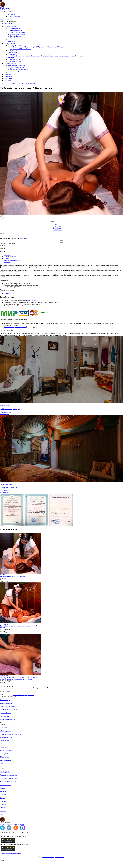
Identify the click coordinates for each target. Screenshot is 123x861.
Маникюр (3, 791)
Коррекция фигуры (16, 59)
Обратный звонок (6, 23)
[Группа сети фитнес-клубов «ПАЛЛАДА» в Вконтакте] (9, 829)
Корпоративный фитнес (8, 719)
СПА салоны (10, 43)
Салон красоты (11, 63)
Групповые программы (17, 32)
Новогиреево (12, 15)
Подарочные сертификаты (16, 65)
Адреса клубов (15, 28)
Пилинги (11, 58)
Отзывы (8, 80)
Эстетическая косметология (19, 69)
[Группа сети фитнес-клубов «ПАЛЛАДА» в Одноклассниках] (15, 829)
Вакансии (3, 814)
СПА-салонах (32, 300)
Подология (3, 788)
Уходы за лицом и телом (8, 781)
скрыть (2, 724)
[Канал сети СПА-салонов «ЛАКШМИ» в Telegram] (2, 829)
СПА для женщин (29, 47)
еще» (27, 238)
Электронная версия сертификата (15, 327)
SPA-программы (5, 731)
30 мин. (55, 224)
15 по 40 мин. (57, 226)
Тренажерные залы (16, 30)
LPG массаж (27, 56)
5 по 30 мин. (57, 228)
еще (1, 722)
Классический (35, 56)
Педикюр (3, 794)
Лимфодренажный (68, 56)
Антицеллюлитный (55, 56)
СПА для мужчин (17, 47)
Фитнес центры (11, 26)
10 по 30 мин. (57, 230)
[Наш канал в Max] (22, 829)
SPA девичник (4, 757)
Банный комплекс (16, 61)
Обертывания (12, 52)
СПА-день (60, 47)
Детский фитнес (15, 36)
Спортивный (79, 56)
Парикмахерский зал (17, 67)
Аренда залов (12, 41)
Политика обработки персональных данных (10, 853)
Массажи (13, 54)
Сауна (2, 763)
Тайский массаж (17, 56)
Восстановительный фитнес (17, 34)
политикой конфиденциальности (23, 695)
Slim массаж (45, 56)
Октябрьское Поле (14, 16)
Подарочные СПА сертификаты (20, 49)
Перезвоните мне (18, 824)
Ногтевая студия (15, 71)
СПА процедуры (15, 45)
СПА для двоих (41, 47)
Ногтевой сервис (5, 785)
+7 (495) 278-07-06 (6, 20)
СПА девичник (51, 47)
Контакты (3, 811)
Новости (9, 76)
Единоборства (14, 38)
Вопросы (9, 78)
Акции (8, 74)
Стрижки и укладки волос (8, 778)
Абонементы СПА (14, 50)
